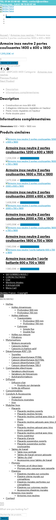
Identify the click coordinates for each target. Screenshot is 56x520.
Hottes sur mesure (20, 334)
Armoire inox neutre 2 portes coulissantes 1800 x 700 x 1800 (29, 238)
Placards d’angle (25, 438)
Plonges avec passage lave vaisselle (36, 468)
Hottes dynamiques (21, 307)
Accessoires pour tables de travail (34, 460)
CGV (8, 279)
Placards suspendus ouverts (32, 441)
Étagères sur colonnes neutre (32, 487)
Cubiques (22, 326)
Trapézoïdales (24, 318)
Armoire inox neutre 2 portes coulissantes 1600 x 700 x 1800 (29, 172)
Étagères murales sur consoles (33, 473)
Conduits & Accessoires (18, 394)
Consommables (14, 391)
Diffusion (10, 379)
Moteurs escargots (21, 343)
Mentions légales (14, 282)
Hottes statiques (19, 315)
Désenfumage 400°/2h (18, 351)
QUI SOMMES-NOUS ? (17, 274)
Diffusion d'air (18, 382)
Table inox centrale (26, 451)
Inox (13, 402)
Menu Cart (11, 287)
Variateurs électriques (22, 371)
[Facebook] (1, 69)
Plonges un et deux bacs (30, 465)
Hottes (9, 304)
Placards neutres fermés (29, 413)
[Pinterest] (7, 69)
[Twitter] (4, 69)
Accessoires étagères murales (32, 490)
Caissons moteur (20, 345)
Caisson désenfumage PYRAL (26, 357)
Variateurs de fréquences (24, 373)
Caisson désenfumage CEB (25, 362)
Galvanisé (16, 397)
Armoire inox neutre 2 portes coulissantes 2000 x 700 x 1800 (30, 216)
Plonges (15, 462)
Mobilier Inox (13, 405)
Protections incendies (22, 399)
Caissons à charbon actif (23, 348)
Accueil (4, 35)
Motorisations (13, 340)
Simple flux (28, 329)
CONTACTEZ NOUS (15, 276)
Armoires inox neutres (22, 35)
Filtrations (16, 337)
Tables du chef (24, 457)
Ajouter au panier (29, 158)
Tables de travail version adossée (34, 454)
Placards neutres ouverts (30, 411)
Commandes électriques (19, 368)
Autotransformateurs (21, 376)
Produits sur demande (28, 385)
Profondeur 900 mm (27, 309)
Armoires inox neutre (22, 492)
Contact (10, 498)
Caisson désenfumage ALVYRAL (27, 359)
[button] (6, 15)
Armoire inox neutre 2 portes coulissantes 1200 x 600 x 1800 (29, 150)
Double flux (29, 331)
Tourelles (16, 354)
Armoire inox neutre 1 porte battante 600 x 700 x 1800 (27, 260)
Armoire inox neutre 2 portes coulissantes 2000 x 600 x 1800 (30, 194)
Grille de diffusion (20, 387)
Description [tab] (12, 89)
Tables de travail (19, 449)
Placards (15, 408)
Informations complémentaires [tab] (22, 92)
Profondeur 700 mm (27, 312)
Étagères (16, 471)
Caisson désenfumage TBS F (26, 365)
